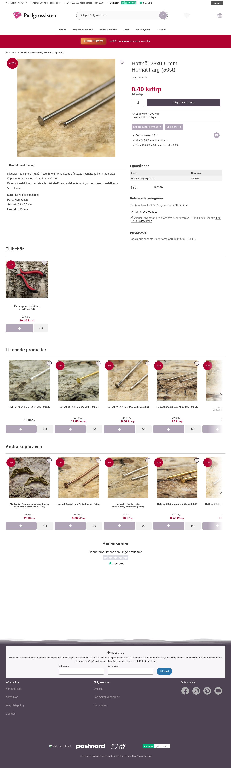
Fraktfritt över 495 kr (18, 3)
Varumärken (101, 705)
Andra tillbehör (108, 29)
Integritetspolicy (15, 705)
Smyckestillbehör (83, 29)
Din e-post (113, 666)
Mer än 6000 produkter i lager (46, 3)
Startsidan (11, 52)
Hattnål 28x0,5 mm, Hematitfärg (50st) (42, 52)
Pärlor (62, 29)
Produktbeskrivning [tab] (22, 165)
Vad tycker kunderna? (107, 697)
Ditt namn (64, 666)
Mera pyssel (143, 29)
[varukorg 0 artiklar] (220, 15)
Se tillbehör (172, 127)
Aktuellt (161, 29)
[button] (9, 395)
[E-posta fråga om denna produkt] (217, 135)
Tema (126, 29)
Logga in (217, 3)
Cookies (11, 713)
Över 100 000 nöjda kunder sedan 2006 (85, 3)
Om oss (98, 688)
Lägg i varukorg (183, 102)
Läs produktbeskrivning (145, 127)
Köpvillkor (12, 697)
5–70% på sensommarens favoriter (117, 41)
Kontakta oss (13, 688)
